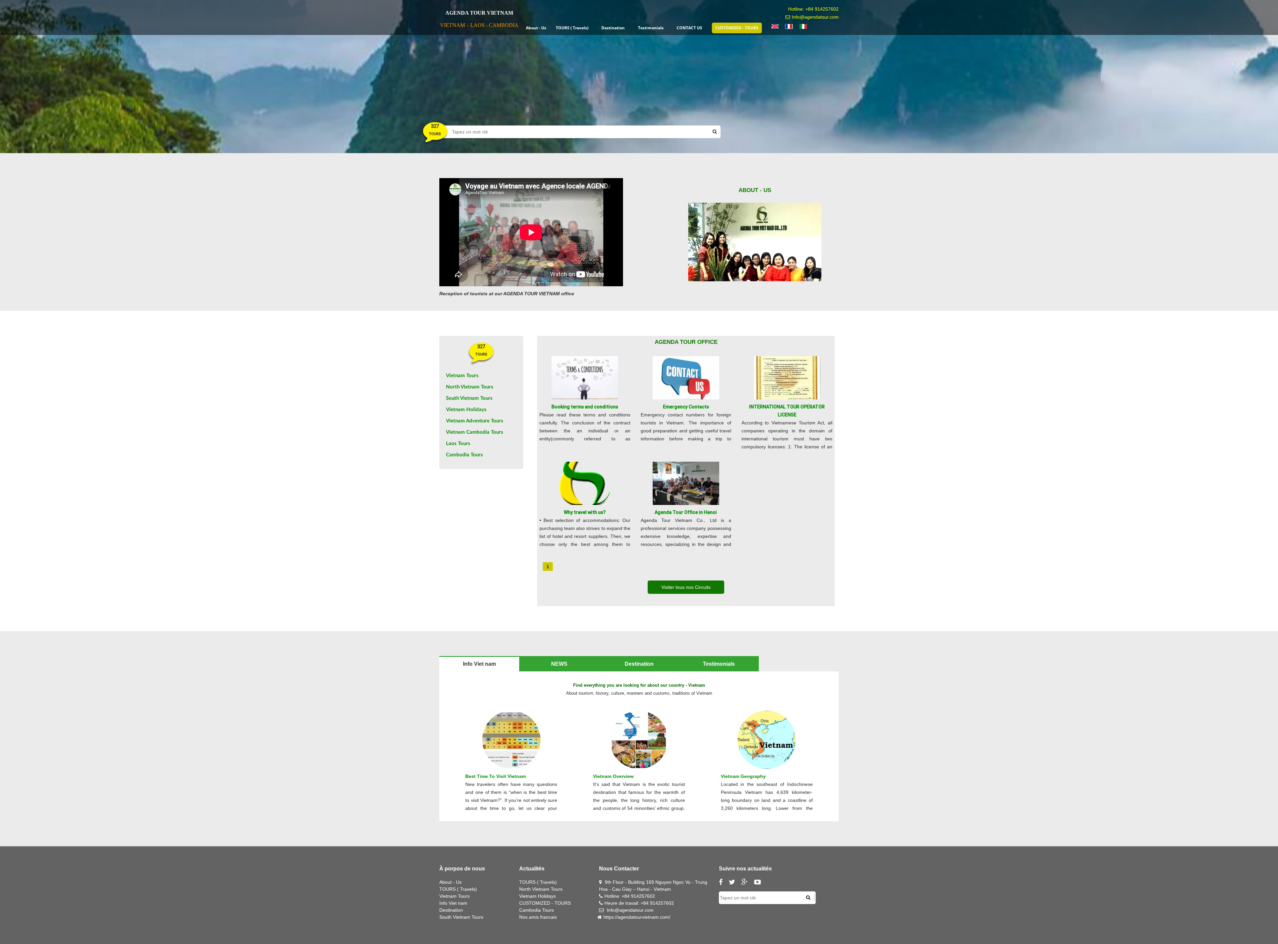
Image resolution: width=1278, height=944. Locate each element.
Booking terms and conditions (584, 407)
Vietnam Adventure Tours (474, 420)
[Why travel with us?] (584, 483)
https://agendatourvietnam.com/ (636, 917)
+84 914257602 (822, 9)
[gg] (747, 882)
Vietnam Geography (743, 776)
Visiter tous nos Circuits (686, 587)
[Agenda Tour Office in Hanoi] (686, 483)
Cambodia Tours (464, 454)
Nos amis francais (538, 917)
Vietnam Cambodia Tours (474, 432)
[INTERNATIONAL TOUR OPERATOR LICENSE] (787, 377)
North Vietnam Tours (469, 386)
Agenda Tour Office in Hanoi (686, 512)
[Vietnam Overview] (639, 739)
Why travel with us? (585, 512)
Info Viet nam (453, 903)
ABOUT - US (755, 190)
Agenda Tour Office (686, 342)
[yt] (760, 882)
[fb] (723, 882)
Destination (451, 910)
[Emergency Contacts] (686, 377)
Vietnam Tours (462, 375)
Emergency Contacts (686, 407)
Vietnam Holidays (466, 409)
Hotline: (613, 896)
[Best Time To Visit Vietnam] (511, 739)
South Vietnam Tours (469, 398)
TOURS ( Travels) (458, 889)
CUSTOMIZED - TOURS (545, 903)
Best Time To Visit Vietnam (495, 776)
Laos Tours (458, 443)
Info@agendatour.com (815, 17)
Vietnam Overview (613, 776)
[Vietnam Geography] (767, 739)
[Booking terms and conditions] (584, 377)
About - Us (450, 882)
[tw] (734, 882)
